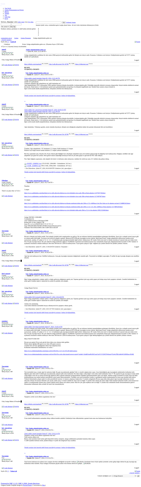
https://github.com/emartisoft (32, 64)
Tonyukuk (5, 231)
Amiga (16, 38)
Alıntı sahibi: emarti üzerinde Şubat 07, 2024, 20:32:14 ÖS (42, 433)
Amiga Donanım (26, 38)
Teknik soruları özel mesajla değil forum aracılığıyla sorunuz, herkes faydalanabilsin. (49, 95)
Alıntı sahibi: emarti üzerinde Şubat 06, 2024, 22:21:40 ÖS (42, 78)
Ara (6, 15)
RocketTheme (27, 485)
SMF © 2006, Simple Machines (29, 483)
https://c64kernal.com (81, 64)
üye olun (30, 22)
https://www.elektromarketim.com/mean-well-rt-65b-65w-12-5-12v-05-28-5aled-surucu (50, 351)
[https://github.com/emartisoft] (16, 65)
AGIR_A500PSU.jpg (33, 166)
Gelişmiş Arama (71, 22)
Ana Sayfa (8, 8)
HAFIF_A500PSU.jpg (34, 163)
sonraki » (9, 40)
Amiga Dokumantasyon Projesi (14, 10)
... (24, 101)
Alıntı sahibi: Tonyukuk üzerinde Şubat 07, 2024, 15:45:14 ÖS (43, 327)
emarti (4, 49)
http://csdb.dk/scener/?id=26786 (58, 64)
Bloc (43, 485)
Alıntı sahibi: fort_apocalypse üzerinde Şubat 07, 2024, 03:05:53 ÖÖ (45, 110)
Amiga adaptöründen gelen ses (36, 50)
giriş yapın (21, 22)
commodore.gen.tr (6, 38)
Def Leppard (6, 273)
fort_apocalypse (7, 72)
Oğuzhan (5, 180)
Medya (7, 12)
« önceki (3, 40)
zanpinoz (5, 321)
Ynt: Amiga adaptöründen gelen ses (37, 73)
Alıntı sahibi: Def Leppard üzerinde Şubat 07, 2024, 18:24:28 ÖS (44, 297)
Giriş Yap (7, 17)
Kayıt (6, 18)
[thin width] (2, 3)
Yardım (7, 13)
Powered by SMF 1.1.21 (9, 483)
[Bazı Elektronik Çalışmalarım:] (16, 85)
